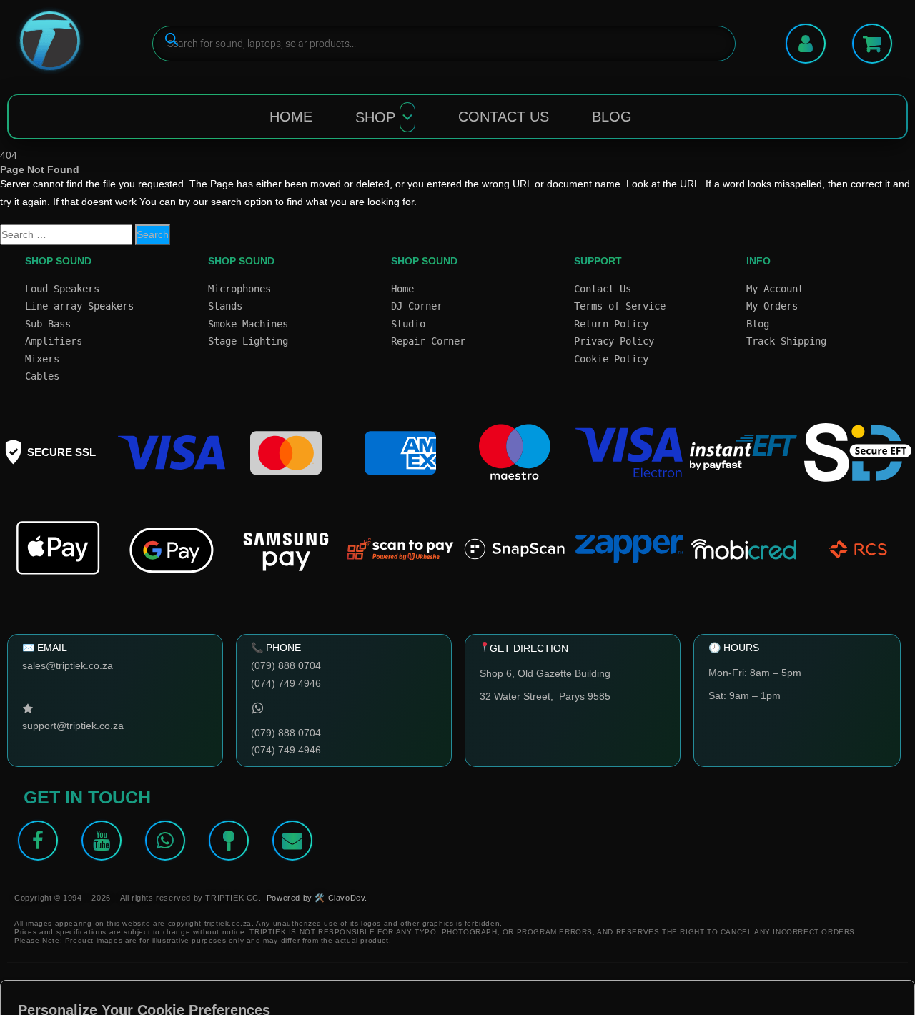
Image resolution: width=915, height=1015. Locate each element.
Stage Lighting (248, 341)
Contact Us (503, 116)
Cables (42, 376)
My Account (774, 288)
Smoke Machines (248, 324)
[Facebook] (38, 841)
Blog (612, 116)
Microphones (239, 288)
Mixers (42, 359)
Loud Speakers (62, 288)
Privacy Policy (614, 341)
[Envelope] (292, 841)
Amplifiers (53, 341)
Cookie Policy (611, 359)
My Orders (772, 306)
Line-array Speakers (79, 306)
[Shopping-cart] (872, 44)
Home (290, 116)
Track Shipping (786, 341)
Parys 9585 (584, 696)
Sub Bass (48, 324)
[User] (806, 44)
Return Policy (611, 324)
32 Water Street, (519, 696)
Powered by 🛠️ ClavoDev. (317, 897)
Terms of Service (620, 306)
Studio (408, 324)
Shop (375, 117)
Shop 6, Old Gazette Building (545, 673)
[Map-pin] (229, 841)
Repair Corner (428, 341)
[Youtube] (101, 841)
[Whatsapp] (165, 841)
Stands (225, 306)
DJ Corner (416, 306)
